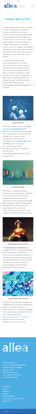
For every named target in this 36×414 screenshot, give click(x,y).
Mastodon (6, 391)
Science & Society (8, 11)
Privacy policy (7, 399)
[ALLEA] (15, 6)
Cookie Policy (18, 399)
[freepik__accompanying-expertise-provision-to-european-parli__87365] (18, 284)
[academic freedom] (18, 172)
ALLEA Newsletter (9, 396)
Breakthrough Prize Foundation (16, 317)
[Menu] (32, 6)
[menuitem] (32, 6)
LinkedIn (6, 389)
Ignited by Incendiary (14, 411)
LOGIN (18, 1)
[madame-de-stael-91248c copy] (18, 229)
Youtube (6, 394)
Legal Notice (7, 401)
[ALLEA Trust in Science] (18, 108)
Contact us (6, 386)
